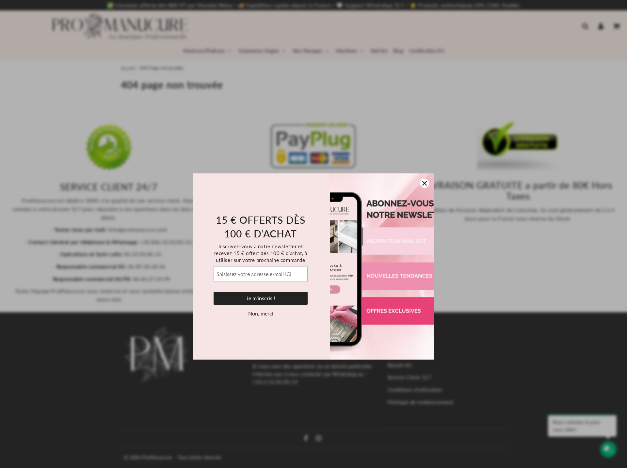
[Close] (424, 150)
